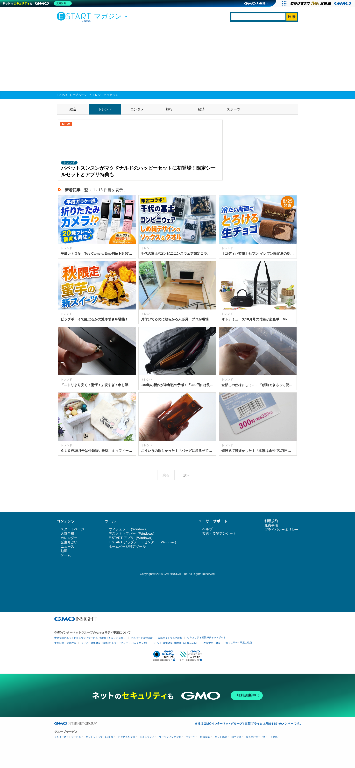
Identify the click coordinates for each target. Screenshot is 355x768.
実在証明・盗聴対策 (65, 643)
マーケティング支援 (170, 737)
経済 (201, 109)
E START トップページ (72, 95)
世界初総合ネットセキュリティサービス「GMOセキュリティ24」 (90, 638)
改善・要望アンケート (219, 533)
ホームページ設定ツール (127, 546)
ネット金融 (221, 737)
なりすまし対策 (212, 643)
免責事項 (271, 525)
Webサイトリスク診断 (170, 638)
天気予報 (67, 533)
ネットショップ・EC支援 (99, 737)
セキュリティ (147, 737)
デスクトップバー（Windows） (132, 533)
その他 (273, 737)
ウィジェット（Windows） (129, 529)
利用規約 (271, 521)
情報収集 (205, 737)
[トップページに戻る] (75, 17)
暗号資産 (236, 737)
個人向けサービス (255, 737)
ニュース (67, 546)
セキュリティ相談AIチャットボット (206, 637)
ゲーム (66, 555)
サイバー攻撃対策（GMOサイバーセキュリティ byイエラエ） (114, 643)
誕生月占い (69, 542)
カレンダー (69, 538)
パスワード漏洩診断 (142, 638)
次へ (186, 475)
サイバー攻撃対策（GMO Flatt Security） (176, 643)
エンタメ (137, 109)
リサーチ (190, 737)
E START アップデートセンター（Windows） (143, 542)
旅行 (169, 109)
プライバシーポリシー (281, 529)
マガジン (112, 95)
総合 (73, 109)
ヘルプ (207, 529)
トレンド (98, 95)
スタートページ (72, 529)
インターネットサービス (67, 737)
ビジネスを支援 (126, 737)
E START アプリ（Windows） (131, 538)
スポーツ (233, 109)
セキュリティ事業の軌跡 (239, 642)
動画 (64, 551)
